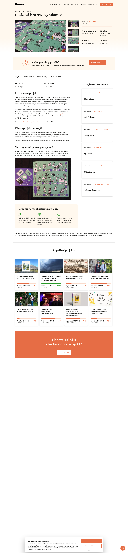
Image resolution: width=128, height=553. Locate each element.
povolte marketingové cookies (29, 122)
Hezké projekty (55, 77)
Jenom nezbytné (91, 545)
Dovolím (91, 541)
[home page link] (19, 4)
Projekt (17, 77)
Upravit (90, 550)
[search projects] (97, 4)
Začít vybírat (106, 4)
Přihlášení (91, 4)
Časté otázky (42, 77)
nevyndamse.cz (63, 114)
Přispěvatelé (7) (28, 77)
